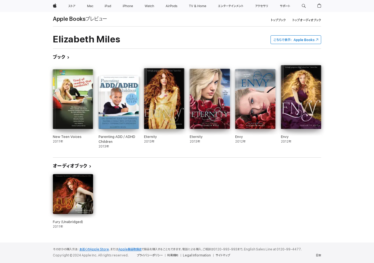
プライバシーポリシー (150, 255)
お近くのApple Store (94, 249)
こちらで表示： (294, 40)
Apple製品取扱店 (130, 249)
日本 (318, 255)
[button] (304, 6)
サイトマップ (222, 255)
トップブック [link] (278, 20)
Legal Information (197, 255)
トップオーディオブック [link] (306, 20)
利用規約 (172, 255)
